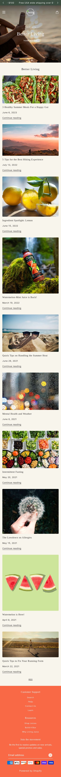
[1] (29, 60)
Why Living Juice (30, 732)
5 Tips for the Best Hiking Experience (22, 159)
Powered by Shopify (30, 770)
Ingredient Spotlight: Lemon (17, 220)
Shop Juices (30, 723)
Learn (30, 710)
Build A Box (30, 727)
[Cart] (57, 12)
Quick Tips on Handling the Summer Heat (25, 355)
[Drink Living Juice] (30, 12)
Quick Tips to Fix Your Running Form (22, 661)
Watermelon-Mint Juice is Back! (19, 297)
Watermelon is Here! (13, 614)
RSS (31, 679)
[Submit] (50, 755)
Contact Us (30, 706)
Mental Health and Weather (17, 414)
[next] (58, 2)
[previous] (3, 2)
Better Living (30, 69)
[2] (32, 60)
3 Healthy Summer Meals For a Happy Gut (25, 107)
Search (30, 697)
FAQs (30, 702)
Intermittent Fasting (12, 472)
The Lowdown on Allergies (17, 537)
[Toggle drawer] (3, 12)
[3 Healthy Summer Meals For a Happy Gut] (30, 89)
